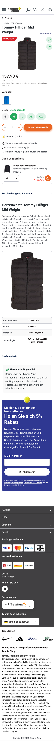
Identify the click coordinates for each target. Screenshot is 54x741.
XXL (41, 116)
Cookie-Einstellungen (5, 575)
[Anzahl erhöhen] (19, 127)
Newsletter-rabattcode (33, 483)
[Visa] (7, 547)
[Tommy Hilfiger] (46, 33)
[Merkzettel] (35, 9)
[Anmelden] (42, 9)
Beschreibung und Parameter (17, 193)
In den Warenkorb (38, 127)
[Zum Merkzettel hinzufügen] (49, 40)
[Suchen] (28, 9)
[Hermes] (29, 565)
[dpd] (7, 565)
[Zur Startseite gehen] (14, 9)
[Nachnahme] (40, 547)
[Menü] (4, 9)
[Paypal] (29, 547)
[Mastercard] (18, 547)
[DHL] (18, 565)
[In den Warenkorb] (48, 178)
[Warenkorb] (49, 9)
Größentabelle (9, 356)
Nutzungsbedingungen (13, 483)
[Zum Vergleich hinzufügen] (49, 47)
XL (31, 116)
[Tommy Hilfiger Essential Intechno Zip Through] (7, 168)
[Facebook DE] (5, 589)
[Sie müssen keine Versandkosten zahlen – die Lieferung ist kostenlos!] (27, 147)
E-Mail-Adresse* (13, 455)
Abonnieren (29, 471)
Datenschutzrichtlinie (12, 485)
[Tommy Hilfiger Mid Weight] (6, 100)
